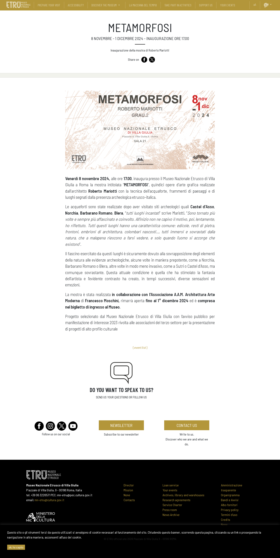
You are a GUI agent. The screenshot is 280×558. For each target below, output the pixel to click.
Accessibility (76, 5)
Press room (170, 510)
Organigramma (230, 495)
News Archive (171, 515)
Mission (128, 490)
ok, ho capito (16, 547)
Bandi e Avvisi (230, 500)
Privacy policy (230, 510)
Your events (170, 490)
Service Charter (172, 505)
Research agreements (176, 500)
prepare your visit (49, 5)
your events (227, 5)
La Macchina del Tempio (143, 5)
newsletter (121, 425)
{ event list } (140, 347)
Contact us (186, 425)
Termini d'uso (229, 515)
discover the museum (104, 5)
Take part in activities (177, 5)
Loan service (171, 485)
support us (206, 5)
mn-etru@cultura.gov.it (49, 500)
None (127, 495)
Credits (225, 519)
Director (129, 485)
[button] (272, 4)
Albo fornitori (229, 505)
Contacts (129, 500)
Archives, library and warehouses (183, 495)
